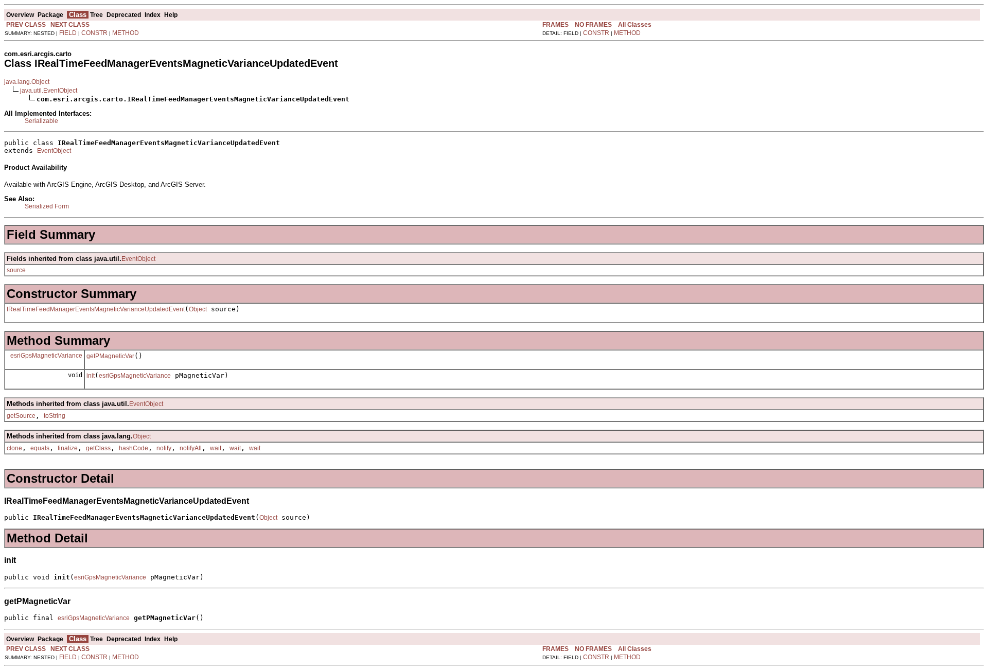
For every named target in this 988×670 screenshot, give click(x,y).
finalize (68, 448)
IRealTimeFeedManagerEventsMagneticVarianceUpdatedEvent (96, 309)
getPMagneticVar (110, 356)
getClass (98, 448)
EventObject (54, 150)
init (90, 375)
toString (54, 415)
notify (163, 448)
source (16, 270)
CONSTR (94, 33)
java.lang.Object (26, 81)
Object (198, 309)
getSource (21, 415)
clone (14, 448)
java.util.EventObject (48, 90)
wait (215, 448)
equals (39, 448)
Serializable (41, 121)
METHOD (125, 33)
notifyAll (191, 448)
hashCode (133, 448)
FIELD (68, 33)
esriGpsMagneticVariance (46, 355)
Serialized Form (47, 206)
